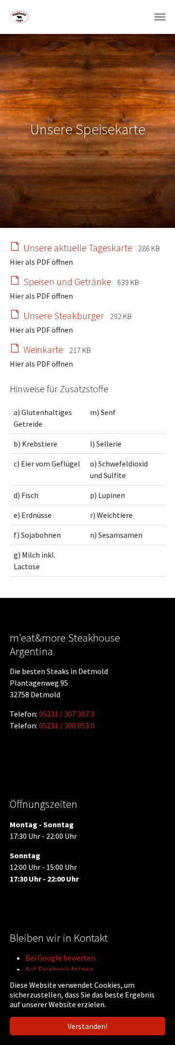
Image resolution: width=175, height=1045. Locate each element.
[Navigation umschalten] (160, 17)
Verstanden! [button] (87, 1026)
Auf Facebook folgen (59, 969)
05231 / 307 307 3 (66, 714)
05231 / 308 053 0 (66, 725)
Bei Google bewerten (60, 958)
